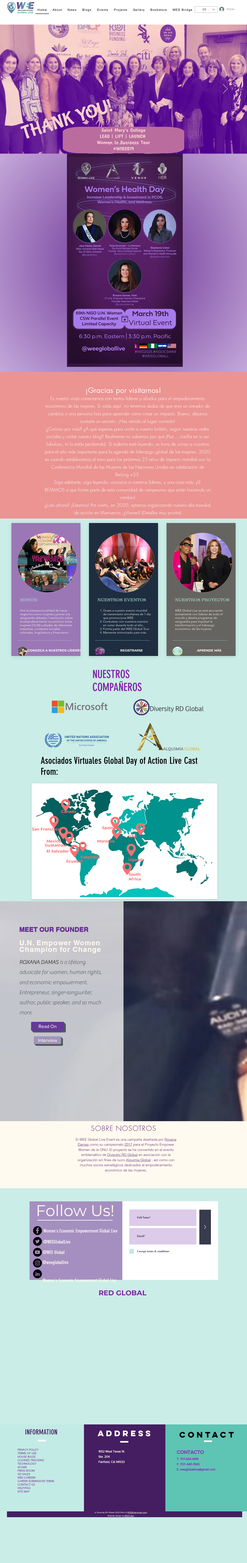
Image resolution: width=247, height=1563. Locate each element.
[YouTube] (37, 1252)
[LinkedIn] (37, 1273)
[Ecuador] (127, 144)
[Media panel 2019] (120, 144)
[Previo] (21, 89)
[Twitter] (37, 1241)
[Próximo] (225, 89)
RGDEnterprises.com (137, 1512)
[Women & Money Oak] (116, 144)
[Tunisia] (133, 144)
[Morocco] (130, 144)
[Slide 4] (123, 144)
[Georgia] (137, 144)
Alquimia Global (138, 1160)
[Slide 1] (109, 144)
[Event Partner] (113, 144)
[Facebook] (37, 1230)
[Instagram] (37, 1263)
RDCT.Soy (129, 1515)
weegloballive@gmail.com (197, 1469)
